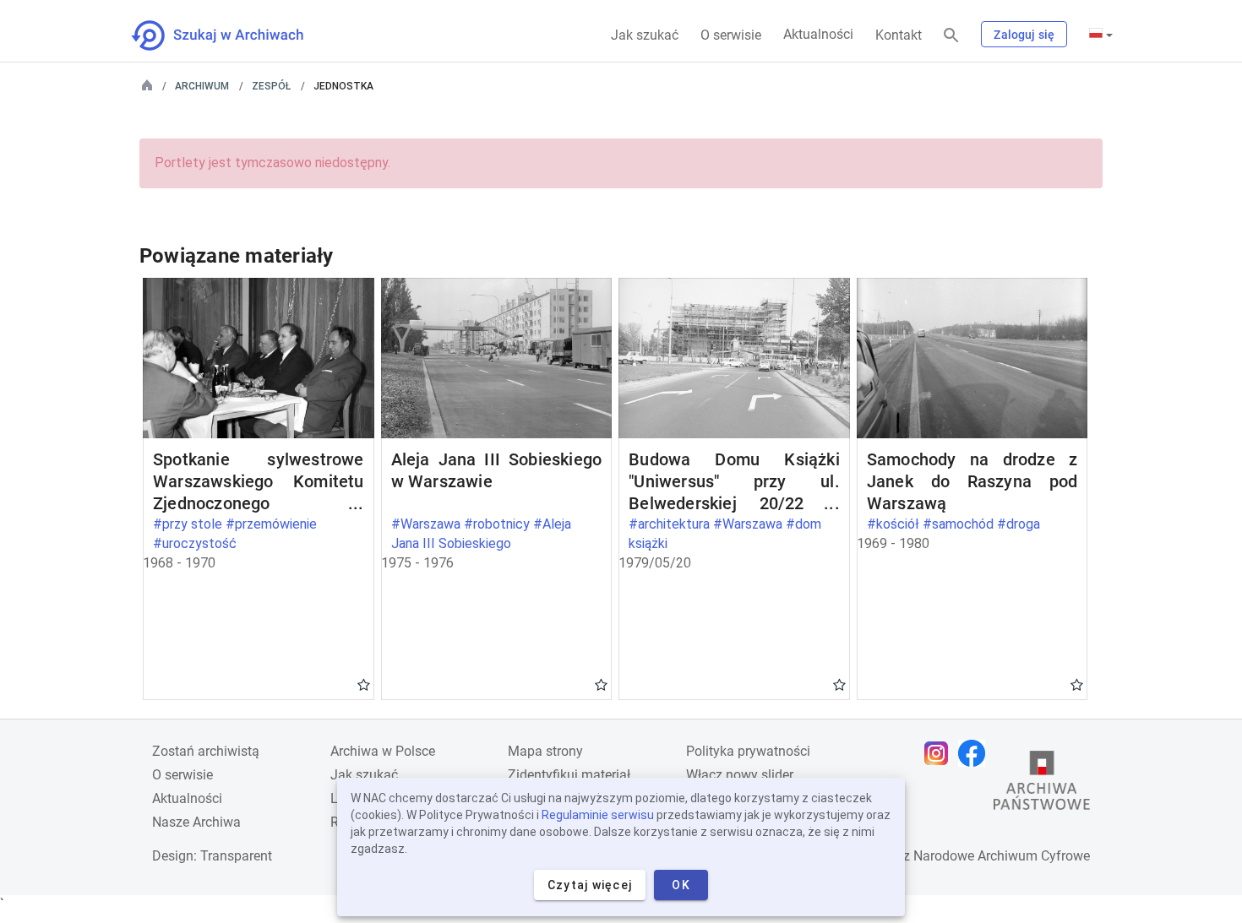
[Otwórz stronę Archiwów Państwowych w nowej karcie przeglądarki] (1042, 784)
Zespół (271, 86)
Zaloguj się (1024, 34)
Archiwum (202, 86)
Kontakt (898, 35)
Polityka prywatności (748, 751)
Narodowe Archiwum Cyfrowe (1001, 856)
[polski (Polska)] (1101, 34)
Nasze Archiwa (196, 822)
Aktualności (818, 34)
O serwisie (730, 35)
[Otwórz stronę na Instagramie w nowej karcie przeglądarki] (940, 753)
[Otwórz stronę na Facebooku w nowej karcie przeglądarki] (976, 753)
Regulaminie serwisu (598, 815)
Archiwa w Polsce (382, 751)
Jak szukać (644, 35)
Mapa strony (545, 751)
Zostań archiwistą (205, 751)
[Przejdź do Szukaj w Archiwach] (232, 35)
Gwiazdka (363, 684)
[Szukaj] (951, 36)
